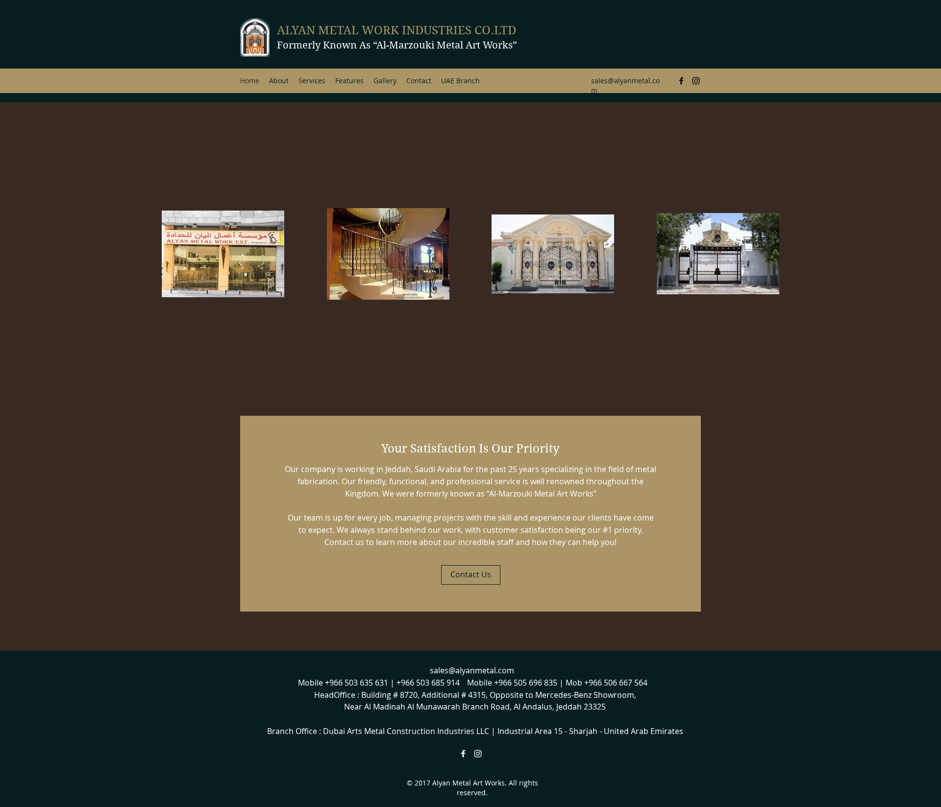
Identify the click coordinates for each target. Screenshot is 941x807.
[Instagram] (696, 81)
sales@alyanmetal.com (472, 670)
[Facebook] (681, 81)
